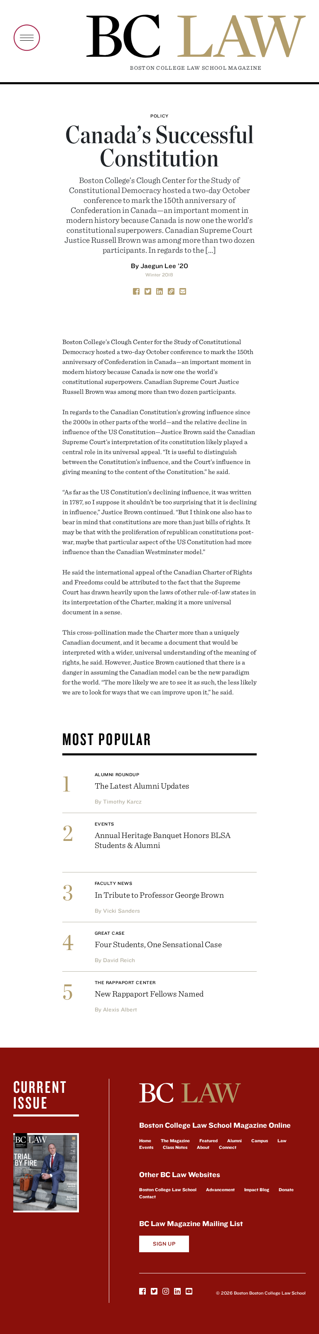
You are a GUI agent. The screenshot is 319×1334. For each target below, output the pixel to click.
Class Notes (175, 1147)
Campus (259, 1140)
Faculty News (114, 883)
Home (145, 1140)
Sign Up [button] (164, 1244)
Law (282, 1140)
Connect (227, 1147)
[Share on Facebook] (136, 291)
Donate (286, 1189)
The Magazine (175, 1140)
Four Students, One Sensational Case (158, 944)
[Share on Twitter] (148, 291)
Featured (208, 1140)
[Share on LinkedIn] (159, 291)
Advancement (220, 1189)
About (203, 1147)
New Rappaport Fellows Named (149, 993)
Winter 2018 (159, 274)
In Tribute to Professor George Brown (159, 894)
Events (104, 824)
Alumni (234, 1140)
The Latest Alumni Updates (142, 785)
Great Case (110, 933)
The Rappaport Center (125, 982)
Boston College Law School (167, 1189)
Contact (147, 1197)
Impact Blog (256, 1189)
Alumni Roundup (117, 774)
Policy (159, 116)
